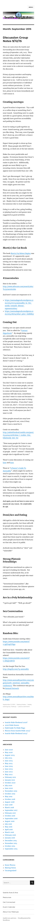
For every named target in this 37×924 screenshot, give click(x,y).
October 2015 (10, 846)
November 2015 (11, 843)
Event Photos (10, 865)
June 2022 (9, 772)
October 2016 (10, 816)
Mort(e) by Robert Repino (21, 253)
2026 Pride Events (12, 725)
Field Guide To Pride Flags (15, 728)
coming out (6, 706)
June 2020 (9, 788)
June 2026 (9, 750)
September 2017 (11, 810)
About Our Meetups (11, 912)
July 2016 (8, 824)
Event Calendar (9, 907)
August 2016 (10, 821)
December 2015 (11, 841)
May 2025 (9, 763)
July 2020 (8, 785)
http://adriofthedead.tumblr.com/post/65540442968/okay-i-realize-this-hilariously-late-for (18, 435)
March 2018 (9, 807)
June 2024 (9, 766)
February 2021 (10, 777)
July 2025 (8, 758)
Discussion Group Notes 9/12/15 (15, 39)
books (29, 704)
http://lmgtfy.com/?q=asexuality (16, 669)
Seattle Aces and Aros (9, 918)
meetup (13, 706)
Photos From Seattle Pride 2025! (17, 731)
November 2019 (11, 791)
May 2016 (8, 827)
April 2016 (9, 829)
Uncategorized (10, 870)
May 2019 (8, 796)
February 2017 (10, 813)
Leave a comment (24, 706)
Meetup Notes (21, 704)
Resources (7, 897)
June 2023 (9, 769)
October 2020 (10, 783)
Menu (31, 7)
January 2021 (10, 780)
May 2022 (9, 774)
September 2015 (11, 849)
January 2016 (10, 838)
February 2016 (10, 835)
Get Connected (9, 902)
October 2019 (10, 794)
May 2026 (9, 752)
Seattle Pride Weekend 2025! (16, 733)
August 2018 (9, 802)
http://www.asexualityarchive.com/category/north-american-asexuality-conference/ (18, 683)
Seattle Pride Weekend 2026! (16, 722)
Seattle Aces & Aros (10, 893)
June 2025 (9, 761)
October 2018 (10, 799)
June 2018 (8, 805)
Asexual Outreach (12, 688)
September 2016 (11, 818)
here (4, 463)
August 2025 (10, 755)
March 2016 (9, 832)
